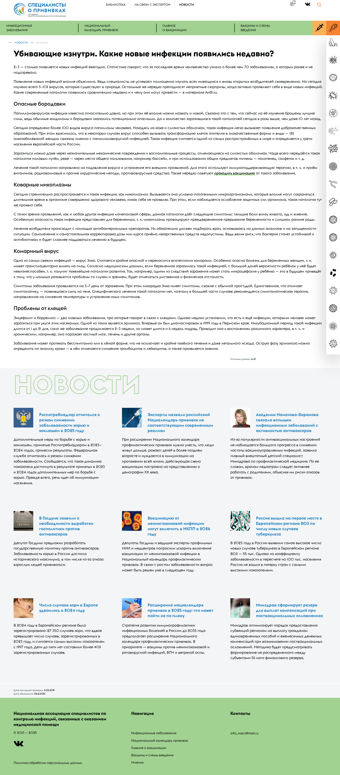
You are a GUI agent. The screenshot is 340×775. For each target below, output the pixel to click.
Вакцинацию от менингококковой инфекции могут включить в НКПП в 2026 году (179, 526)
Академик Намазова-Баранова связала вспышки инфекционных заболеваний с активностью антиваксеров (287, 422)
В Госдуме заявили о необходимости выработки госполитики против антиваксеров (66, 526)
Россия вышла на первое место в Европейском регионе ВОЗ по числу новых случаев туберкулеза (289, 526)
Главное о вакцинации (148, 748)
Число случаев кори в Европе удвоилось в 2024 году (68, 607)
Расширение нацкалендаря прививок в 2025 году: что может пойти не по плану (180, 610)
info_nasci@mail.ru (244, 733)
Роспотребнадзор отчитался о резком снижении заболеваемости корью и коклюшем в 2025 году (69, 422)
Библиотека (116, 5)
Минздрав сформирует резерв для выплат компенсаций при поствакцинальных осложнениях (289, 610)
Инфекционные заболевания (153, 733)
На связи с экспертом (152, 5)
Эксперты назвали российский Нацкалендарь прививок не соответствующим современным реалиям (180, 422)
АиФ (253, 359)
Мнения (137, 762)
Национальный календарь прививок (159, 740)
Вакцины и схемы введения (152, 755)
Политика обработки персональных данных (48, 763)
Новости (186, 5)
